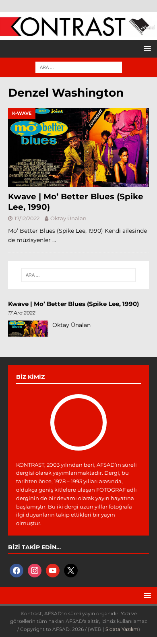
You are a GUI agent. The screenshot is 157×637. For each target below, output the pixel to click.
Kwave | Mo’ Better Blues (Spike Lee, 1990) (73, 304)
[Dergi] (78, 32)
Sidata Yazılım (121, 629)
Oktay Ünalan (68, 218)
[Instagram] (34, 570)
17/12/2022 (26, 218)
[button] (146, 48)
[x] (71, 570)
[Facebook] (16, 570)
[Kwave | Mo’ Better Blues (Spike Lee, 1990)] (78, 147)
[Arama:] (78, 66)
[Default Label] (53, 570)
